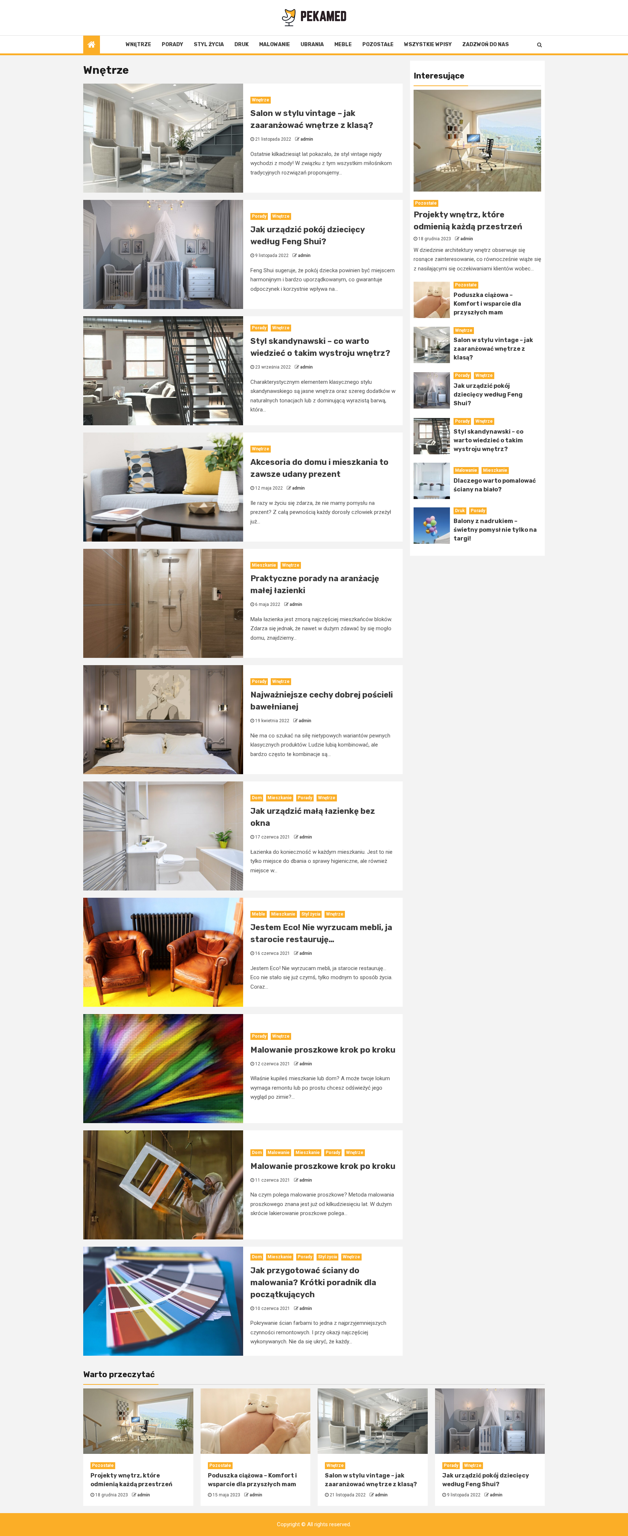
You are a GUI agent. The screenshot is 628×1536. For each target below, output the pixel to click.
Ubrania (312, 44)
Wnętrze (138, 44)
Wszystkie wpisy (428, 44)
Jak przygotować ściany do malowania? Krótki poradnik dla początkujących (313, 1282)
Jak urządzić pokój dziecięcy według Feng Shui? (488, 395)
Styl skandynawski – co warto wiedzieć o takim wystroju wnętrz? (488, 441)
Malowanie (274, 44)
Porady (172, 44)
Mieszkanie (264, 565)
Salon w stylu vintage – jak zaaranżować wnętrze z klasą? (493, 349)
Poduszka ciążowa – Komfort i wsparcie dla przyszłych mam (487, 303)
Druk (241, 44)
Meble (343, 44)
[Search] (539, 45)
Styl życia (209, 44)
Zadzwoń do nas (485, 44)
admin (307, 139)
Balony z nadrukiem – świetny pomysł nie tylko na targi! (495, 530)
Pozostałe (378, 44)
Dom (257, 797)
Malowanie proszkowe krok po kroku (322, 1050)
